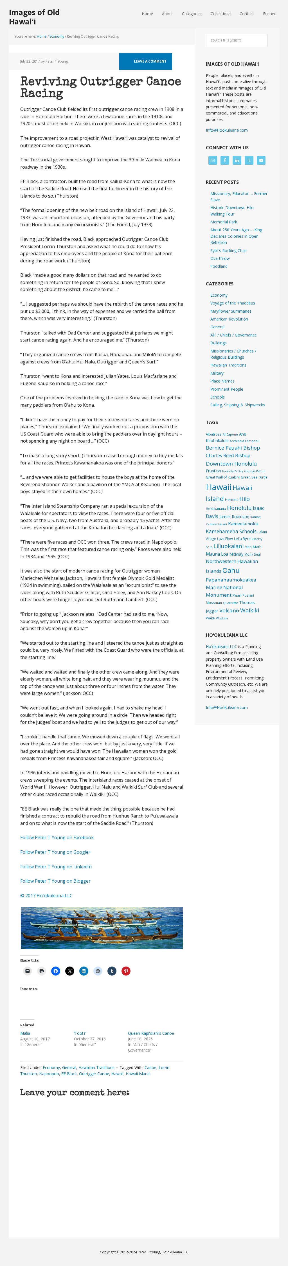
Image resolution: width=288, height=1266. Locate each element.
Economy (51, 1067)
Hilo (244, 499)
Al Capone (230, 434)
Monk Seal (252, 554)
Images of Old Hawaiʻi (34, 16)
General (69, 1067)
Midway (236, 554)
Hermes (231, 499)
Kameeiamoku (243, 524)
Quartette (230, 603)
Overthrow (220, 258)
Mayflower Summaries (230, 311)
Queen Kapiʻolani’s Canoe (151, 1033)
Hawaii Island (138, 1073)
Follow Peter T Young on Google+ (56, 852)
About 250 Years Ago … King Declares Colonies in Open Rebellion (236, 236)
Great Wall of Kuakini (223, 477)
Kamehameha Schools (231, 531)
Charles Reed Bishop (228, 455)
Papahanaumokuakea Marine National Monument (231, 587)
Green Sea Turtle (254, 477)
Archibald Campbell (244, 441)
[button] (101, 928)
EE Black (69, 1073)
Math (257, 546)
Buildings (218, 342)
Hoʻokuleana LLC (221, 646)
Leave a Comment (150, 61)
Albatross (214, 434)
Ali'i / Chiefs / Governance (233, 335)
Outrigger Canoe (94, 1073)
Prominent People (226, 389)
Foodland (219, 266)
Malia (25, 1033)
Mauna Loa (217, 554)
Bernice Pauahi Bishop (233, 447)
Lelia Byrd (242, 538)
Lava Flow (225, 538)
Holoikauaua (216, 508)
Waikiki (249, 610)
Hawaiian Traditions (96, 1067)
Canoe (150, 1067)
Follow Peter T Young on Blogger (55, 881)
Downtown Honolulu (231, 463)
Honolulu (239, 508)
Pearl (237, 595)
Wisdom (222, 618)
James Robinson (234, 516)
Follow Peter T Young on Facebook (57, 837)
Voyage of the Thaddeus (232, 303)
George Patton (255, 471)
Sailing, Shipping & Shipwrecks (237, 404)
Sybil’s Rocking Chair (228, 250)
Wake (210, 618)
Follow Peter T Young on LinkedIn (57, 867)
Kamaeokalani (216, 524)
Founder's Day (232, 471)
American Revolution (229, 319)
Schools (217, 397)
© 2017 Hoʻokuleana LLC (46, 895)
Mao (248, 546)
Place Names (222, 381)
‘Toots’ (80, 1033)
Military (217, 373)
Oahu (231, 570)
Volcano (229, 610)
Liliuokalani (228, 546)
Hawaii (117, 1073)
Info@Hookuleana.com (227, 130)
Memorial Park (223, 222)
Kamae (255, 517)
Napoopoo (49, 1073)
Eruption (213, 470)
